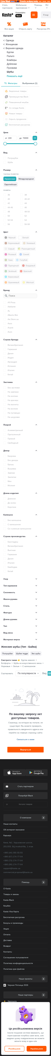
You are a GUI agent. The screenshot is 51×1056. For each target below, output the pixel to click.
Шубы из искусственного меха (28, 663)
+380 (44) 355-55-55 (13, 853)
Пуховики (12, 68)
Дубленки (12, 64)
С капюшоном (28, 666)
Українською (36, 1049)
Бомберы (12, 60)
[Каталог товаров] (34, 14)
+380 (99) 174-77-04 (13, 864)
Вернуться (25, 750)
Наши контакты (10, 824)
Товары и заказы (11, 894)
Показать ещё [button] (14, 76)
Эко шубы (35, 653)
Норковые (6, 666)
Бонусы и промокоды (13, 923)
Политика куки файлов (13, 969)
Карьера (7, 835)
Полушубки (7, 653)
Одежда (10, 40)
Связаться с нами (25, 739)
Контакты (7, 952)
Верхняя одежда (14, 48)
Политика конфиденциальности (18, 963)
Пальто (10, 56)
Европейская (11, 184)
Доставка (7, 940)
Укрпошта (12, 1001)
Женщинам (12, 44)
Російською (14, 1049)
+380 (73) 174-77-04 (13, 860)
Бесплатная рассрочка (14, 917)
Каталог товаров (25, 804)
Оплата (6, 934)
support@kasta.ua (11, 868)
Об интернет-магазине (14, 830)
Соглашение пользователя (15, 957)
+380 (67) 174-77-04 (13, 856)
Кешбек (6, 906)
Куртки (10, 52)
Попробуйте (20, 13)
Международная (26, 179)
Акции (6, 929)
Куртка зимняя (29, 660)
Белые (17, 666)
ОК (35, 138)
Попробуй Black (25, 795)
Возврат (7, 946)
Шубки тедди (22, 653)
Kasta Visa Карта (11, 911)
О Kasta (7, 888)
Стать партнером (7, 6)
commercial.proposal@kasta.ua (18, 872)
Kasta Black (8, 900)
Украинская (10, 179)
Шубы (10, 72)
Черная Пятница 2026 (18, 985)
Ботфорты (6, 663)
